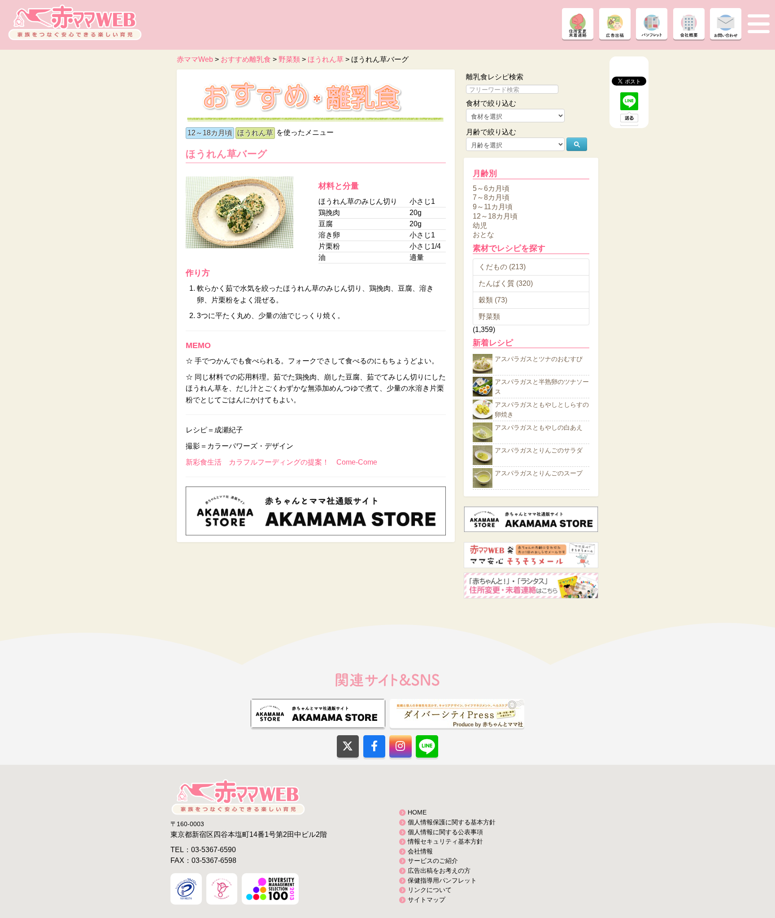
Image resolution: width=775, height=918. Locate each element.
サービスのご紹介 (433, 860)
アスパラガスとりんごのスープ (539, 473)
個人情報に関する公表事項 (445, 832)
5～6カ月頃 (491, 188)
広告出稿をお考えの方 (439, 870)
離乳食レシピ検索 (494, 77)
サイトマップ (426, 899)
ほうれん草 (255, 133)
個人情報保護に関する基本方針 (452, 822)
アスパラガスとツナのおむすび (539, 359)
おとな (483, 234)
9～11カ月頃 (493, 207)
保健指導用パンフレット (442, 880)
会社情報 (420, 851)
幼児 (480, 225)
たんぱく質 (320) (506, 283)
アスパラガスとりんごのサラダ (539, 450)
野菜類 (489, 316)
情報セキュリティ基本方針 (445, 841)
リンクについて (430, 889)
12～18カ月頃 (209, 133)
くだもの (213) (502, 267)
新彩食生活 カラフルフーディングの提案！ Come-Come (281, 462)
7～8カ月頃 (491, 197)
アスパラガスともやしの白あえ (539, 427)
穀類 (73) (493, 300)
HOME (417, 812)
